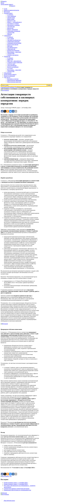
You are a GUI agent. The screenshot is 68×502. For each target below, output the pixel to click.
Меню (2, 3)
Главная (3, 87)
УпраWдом (8, 87)
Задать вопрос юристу (7, 4)
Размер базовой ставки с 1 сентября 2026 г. (16, 482)
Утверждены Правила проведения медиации (16, 488)
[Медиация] (4, 323)
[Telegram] (4, 493)
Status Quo (14, 87)
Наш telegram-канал (9, 500)
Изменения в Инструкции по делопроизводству (17, 490)
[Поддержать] (5, 90)
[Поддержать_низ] (6, 476)
